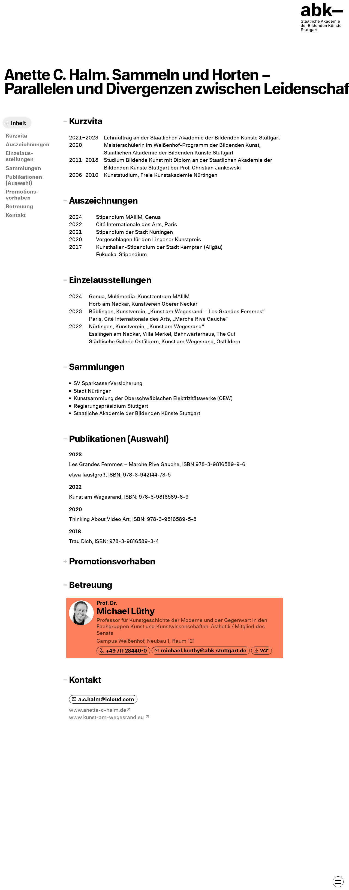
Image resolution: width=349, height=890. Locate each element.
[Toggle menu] (338, 881)
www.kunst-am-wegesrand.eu (107, 717)
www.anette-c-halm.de (97, 710)
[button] (172, 122)
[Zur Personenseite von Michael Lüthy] (174, 628)
